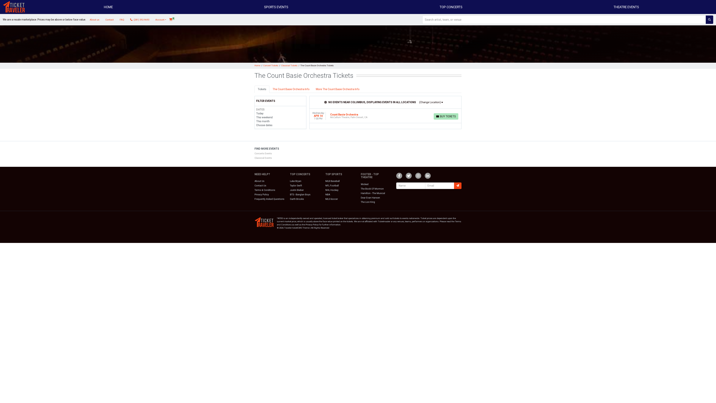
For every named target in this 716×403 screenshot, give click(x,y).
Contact (109, 19)
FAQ (122, 19)
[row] (385, 116)
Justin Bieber (297, 190)
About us (94, 19)
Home (108, 7)
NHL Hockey (331, 190)
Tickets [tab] (262, 89)
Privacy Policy (262, 194)
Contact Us (260, 185)
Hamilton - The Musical (373, 193)
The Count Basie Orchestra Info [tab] (291, 89)
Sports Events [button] (276, 7)
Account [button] (159, 19)
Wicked (364, 184)
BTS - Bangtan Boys (300, 194)
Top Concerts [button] (451, 7)
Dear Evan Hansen (370, 197)
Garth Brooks (297, 199)
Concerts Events (263, 153)
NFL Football (332, 185)
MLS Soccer (331, 199)
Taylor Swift (296, 185)
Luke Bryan (295, 181)
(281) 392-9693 (141, 19)
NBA (327, 194)
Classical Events (263, 158)
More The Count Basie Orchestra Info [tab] (337, 89)
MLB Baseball (332, 181)
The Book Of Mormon (372, 189)
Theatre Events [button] (626, 7)
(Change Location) (430, 102)
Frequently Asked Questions (269, 199)
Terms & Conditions (265, 190)
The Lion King (368, 202)
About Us (259, 181)
